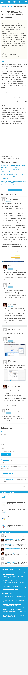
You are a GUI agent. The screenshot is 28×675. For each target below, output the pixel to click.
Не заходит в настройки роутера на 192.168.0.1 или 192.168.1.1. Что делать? (15, 525)
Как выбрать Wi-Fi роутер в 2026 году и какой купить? (13, 601)
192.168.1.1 (12, 486)
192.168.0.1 (6, 486)
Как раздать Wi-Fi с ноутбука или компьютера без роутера (14, 597)
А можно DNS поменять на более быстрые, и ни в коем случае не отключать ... (16, 563)
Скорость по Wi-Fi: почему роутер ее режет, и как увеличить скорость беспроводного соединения (14, 612)
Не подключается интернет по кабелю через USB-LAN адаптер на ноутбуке (14, 573)
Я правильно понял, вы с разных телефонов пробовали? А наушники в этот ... (15, 540)
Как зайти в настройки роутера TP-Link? (16, 509)
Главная (2, 6)
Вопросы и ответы (9, 6)
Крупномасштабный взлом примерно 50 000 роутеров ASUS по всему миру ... (15, 535)
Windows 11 (6, 460)
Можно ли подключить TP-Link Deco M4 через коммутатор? (13, 583)
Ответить (9, 201)
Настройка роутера (8, 473)
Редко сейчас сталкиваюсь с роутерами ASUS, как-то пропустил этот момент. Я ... (16, 554)
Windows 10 (6, 466)
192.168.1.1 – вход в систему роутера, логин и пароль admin (15, 495)
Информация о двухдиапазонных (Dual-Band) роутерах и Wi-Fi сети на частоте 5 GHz (13, 608)
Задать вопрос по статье (15, 190)
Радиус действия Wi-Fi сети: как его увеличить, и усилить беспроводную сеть (14, 616)
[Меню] (2, 2)
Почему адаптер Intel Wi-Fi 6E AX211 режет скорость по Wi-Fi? (13, 577)
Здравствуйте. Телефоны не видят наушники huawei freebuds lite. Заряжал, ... (15, 545)
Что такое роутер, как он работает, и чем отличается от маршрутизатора (12, 604)
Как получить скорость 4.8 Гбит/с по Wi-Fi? (12, 174)
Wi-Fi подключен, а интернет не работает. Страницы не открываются (16, 517)
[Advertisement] (14, 140)
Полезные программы (8, 479)
